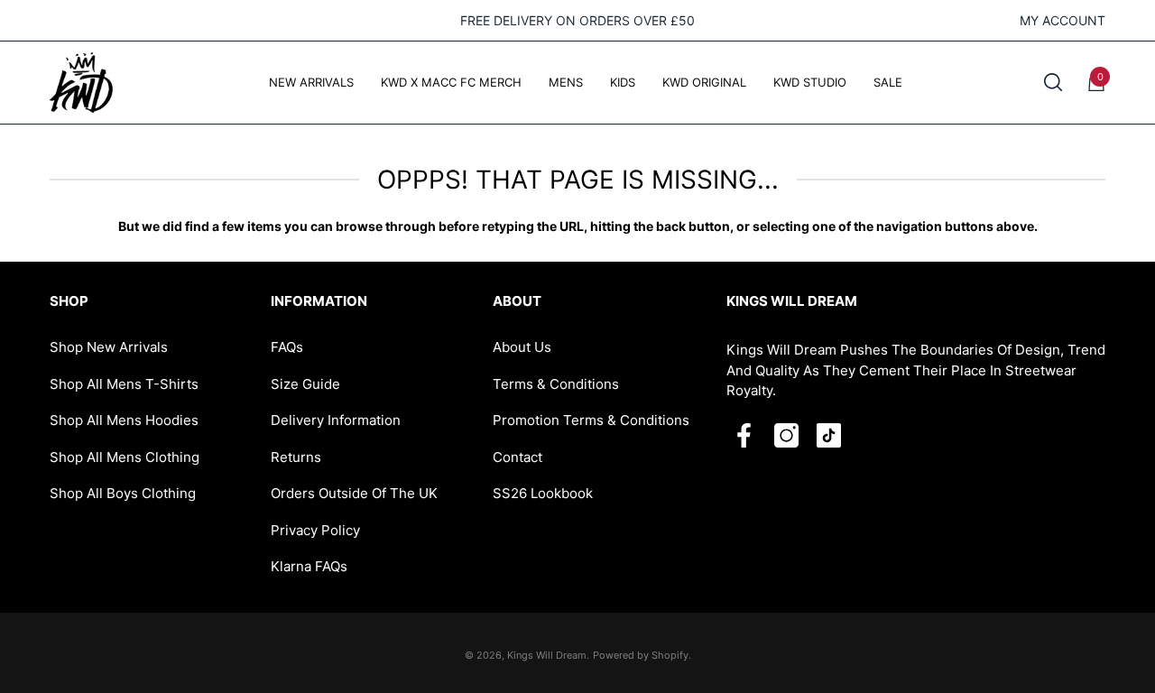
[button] (1053, 82)
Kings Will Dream (547, 655)
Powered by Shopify (640, 655)
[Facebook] (744, 435)
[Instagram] (786, 435)
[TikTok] (828, 435)
